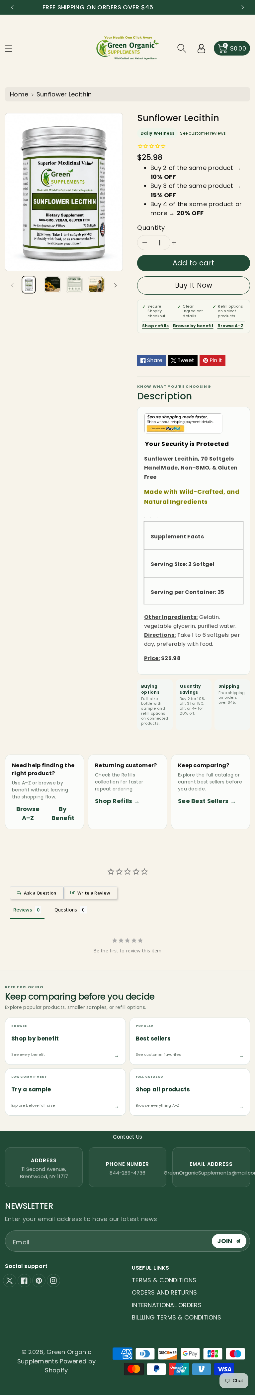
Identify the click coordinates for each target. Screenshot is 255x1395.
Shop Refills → (117, 801)
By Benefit (62, 813)
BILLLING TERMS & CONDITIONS (176, 1317)
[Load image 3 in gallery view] (74, 284)
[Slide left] (12, 284)
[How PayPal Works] (183, 422)
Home (19, 94)
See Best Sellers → (207, 801)
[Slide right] (115, 284)
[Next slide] (242, 7)
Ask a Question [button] (40, 893)
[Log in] (201, 48)
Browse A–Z (230, 326)
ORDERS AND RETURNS (164, 1292)
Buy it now (193, 285)
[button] (11, 48)
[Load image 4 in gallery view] (96, 284)
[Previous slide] (12, 7)
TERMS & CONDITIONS (164, 1280)
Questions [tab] (65, 910)
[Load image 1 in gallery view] (28, 284)
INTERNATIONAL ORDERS (167, 1305)
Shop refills (155, 326)
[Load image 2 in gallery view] (52, 284)
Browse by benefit (193, 326)
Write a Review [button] (93, 893)
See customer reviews (203, 133)
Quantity (151, 227)
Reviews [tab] (22, 910)
